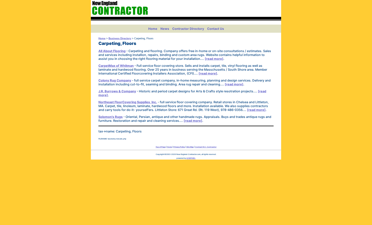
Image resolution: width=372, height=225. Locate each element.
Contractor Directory (188, 29)
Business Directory (119, 38)
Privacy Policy (179, 147)
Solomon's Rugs (110, 117)
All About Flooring (112, 51)
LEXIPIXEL (191, 158)
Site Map (190, 147)
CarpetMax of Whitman (116, 66)
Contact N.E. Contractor (206, 147)
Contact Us (215, 29)
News (164, 29)
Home (152, 29)
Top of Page (161, 147)
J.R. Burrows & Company (117, 91)
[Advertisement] (186, 191)
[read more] (214, 59)
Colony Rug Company (114, 80)
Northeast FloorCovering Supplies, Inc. (127, 102)
